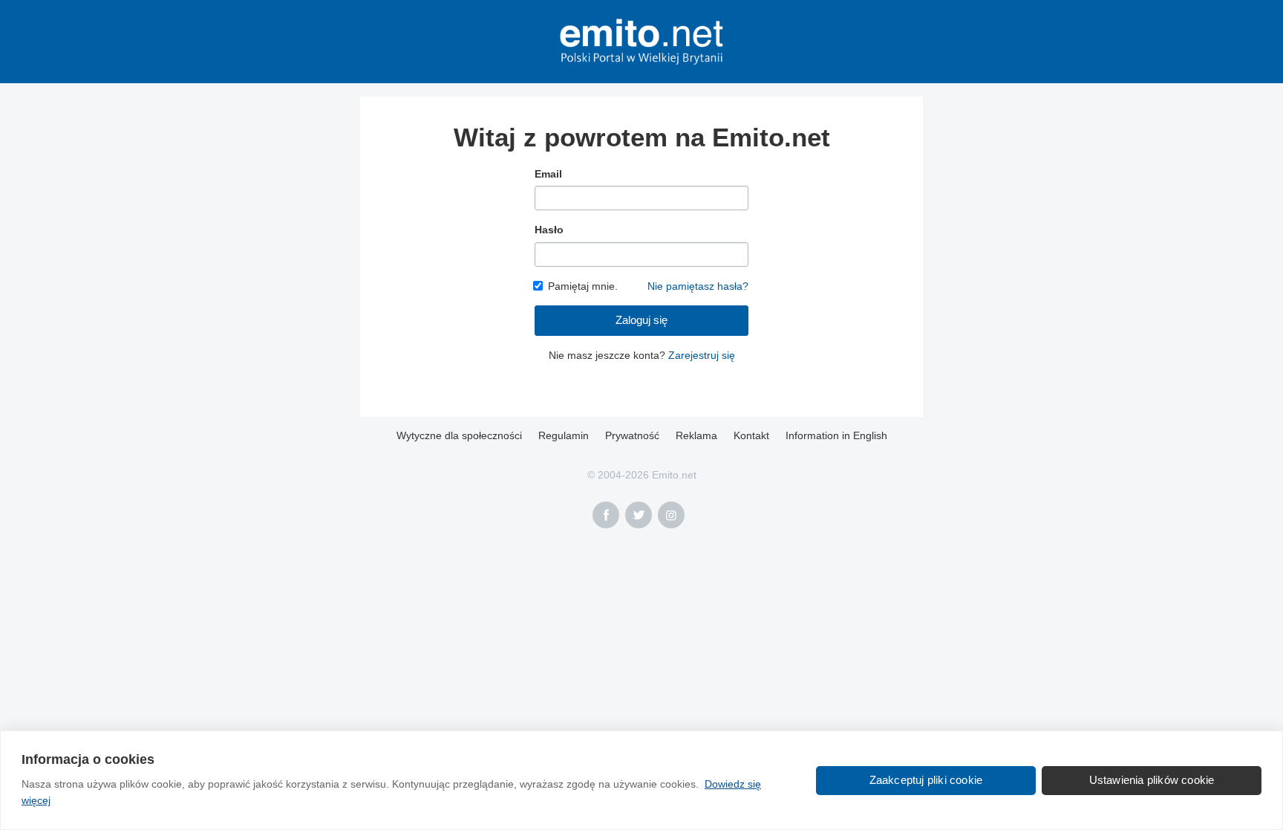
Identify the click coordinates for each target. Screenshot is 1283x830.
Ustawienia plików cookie (1152, 780)
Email (548, 174)
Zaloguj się (641, 320)
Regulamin (563, 435)
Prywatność (632, 435)
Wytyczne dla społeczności (459, 435)
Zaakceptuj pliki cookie (926, 780)
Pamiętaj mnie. (583, 286)
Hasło (549, 230)
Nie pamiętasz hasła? (697, 286)
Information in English (836, 435)
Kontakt (751, 435)
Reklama (696, 435)
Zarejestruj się (701, 355)
